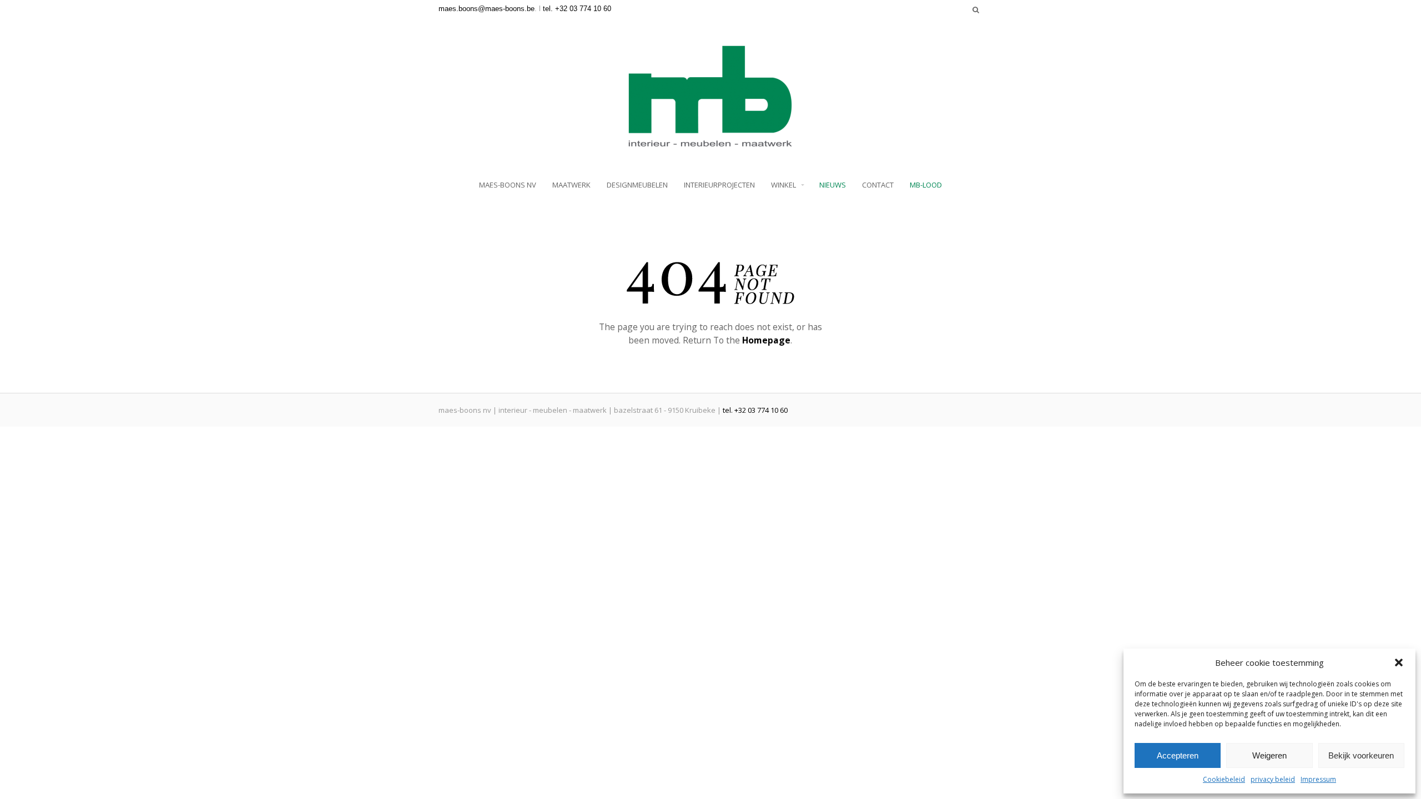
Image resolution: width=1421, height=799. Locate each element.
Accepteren (1177, 755)
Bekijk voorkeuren (1361, 755)
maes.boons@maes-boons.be (487, 8)
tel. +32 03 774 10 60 (577, 8)
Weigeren (1269, 755)
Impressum (1318, 779)
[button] (1398, 662)
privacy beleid (1273, 779)
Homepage (766, 340)
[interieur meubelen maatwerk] (710, 143)
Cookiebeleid (1224, 779)
